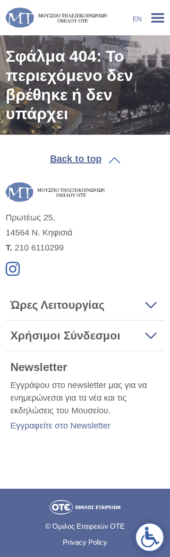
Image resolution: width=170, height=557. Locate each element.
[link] (150, 537)
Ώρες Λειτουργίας (57, 305)
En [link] (137, 19)
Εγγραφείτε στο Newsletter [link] (60, 425)
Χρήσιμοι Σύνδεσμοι (65, 335)
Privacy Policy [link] (85, 542)
